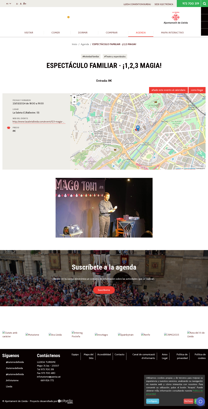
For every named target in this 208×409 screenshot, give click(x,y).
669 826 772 (47, 380)
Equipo (75, 354)
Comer (55, 32)
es (7, 3)
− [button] (74, 102)
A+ (24, 3)
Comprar (112, 32)
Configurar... (152, 401)
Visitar (29, 32)
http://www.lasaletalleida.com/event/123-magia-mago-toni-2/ (39, 121)
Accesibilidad (104, 354)
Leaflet (178, 168)
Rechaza (188, 401)
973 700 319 (190, 3)
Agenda (141, 32)
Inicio (74, 44)
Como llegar (197, 90)
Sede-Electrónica (164, 4)
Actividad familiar (91, 56)
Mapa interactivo (172, 32)
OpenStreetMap (190, 168)
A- (17, 4)
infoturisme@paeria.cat (49, 376)
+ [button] (74, 97)
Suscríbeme (104, 290)
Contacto (119, 354)
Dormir (83, 32)
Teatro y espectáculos (116, 56)
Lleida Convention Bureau (137, 4)
